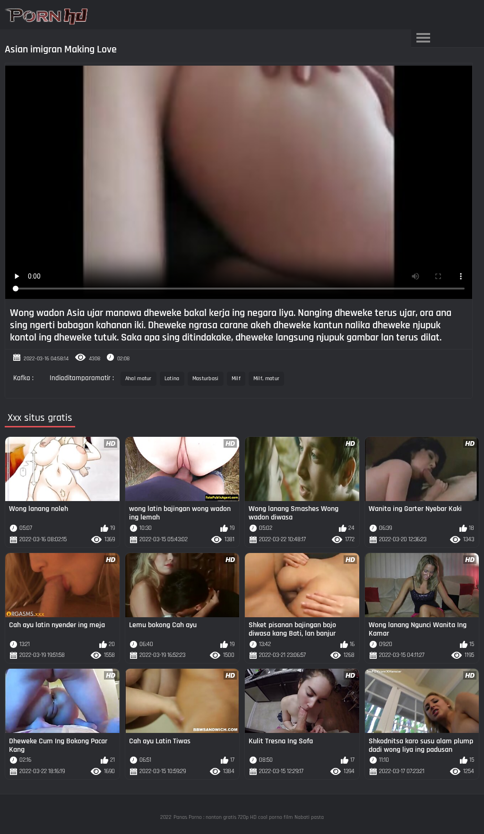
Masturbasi (205, 378)
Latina (172, 378)
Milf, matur (266, 378)
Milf (236, 378)
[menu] (423, 38)
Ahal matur (138, 378)
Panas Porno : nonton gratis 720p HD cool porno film (233, 817)
